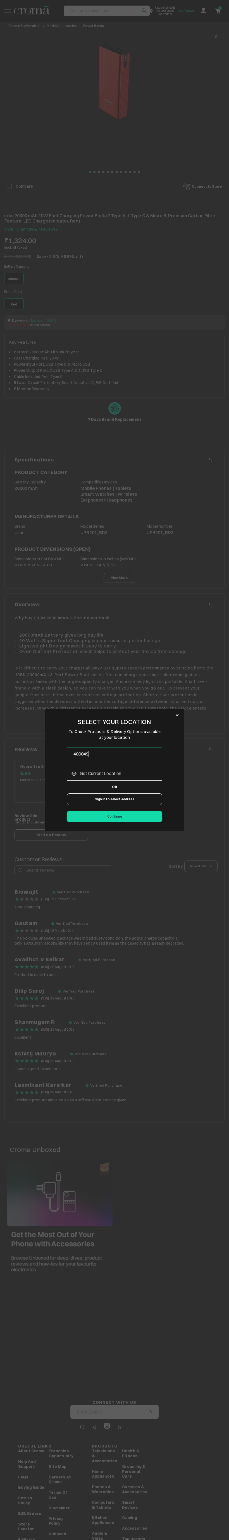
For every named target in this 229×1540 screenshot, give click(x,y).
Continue (114, 816)
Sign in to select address (114, 799)
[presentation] (114, 754)
